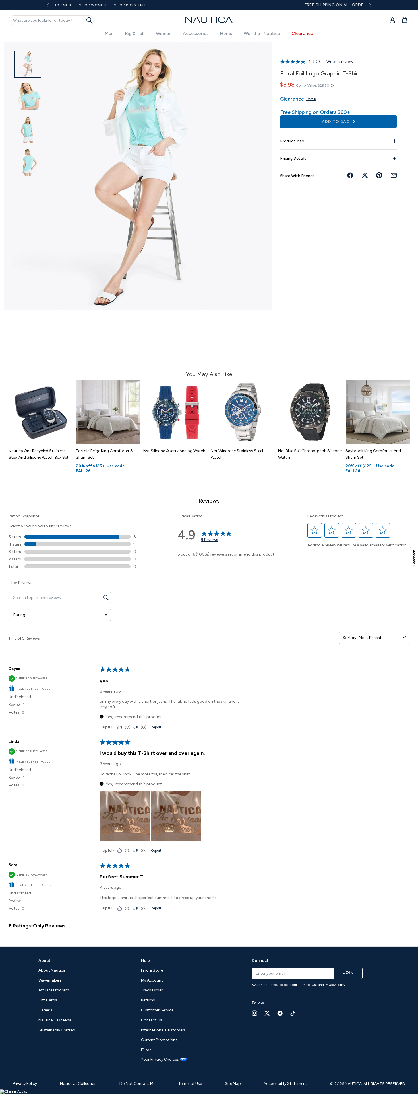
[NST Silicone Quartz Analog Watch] (176, 412)
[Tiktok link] (293, 1013)
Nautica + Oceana (54, 1020)
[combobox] (379, 637)
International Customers (163, 1030)
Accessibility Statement (285, 1083)
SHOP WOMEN (268, 5)
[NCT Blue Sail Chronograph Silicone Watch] (310, 412)
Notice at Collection (78, 1083)
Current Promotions (159, 1040)
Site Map (233, 1083)
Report (156, 727)
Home (226, 33)
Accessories (196, 33)
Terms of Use (307, 985)
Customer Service (157, 1010)
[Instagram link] (254, 1013)
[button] (314, 530)
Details (311, 99)
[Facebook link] (280, 1013)
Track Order (152, 990)
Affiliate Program (53, 990)
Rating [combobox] (19, 614)
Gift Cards (47, 1000)
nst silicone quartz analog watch (174, 450)
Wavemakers (49, 980)
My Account (152, 980)
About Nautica (51, 970)
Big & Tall (134, 33)
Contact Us (151, 1020)
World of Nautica (262, 33)
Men (109, 33)
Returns (148, 1000)
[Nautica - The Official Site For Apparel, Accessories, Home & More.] (209, 19)
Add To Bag (336, 121)
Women (163, 33)
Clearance (302, 33)
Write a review (339, 62)
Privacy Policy (335, 985)
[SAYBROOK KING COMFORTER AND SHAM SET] (378, 412)
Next (369, 5)
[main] (209, 491)
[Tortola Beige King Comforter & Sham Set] (108, 412)
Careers (45, 1010)
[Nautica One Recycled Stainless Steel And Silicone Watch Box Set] (41, 412)
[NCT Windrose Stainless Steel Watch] (243, 412)
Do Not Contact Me (137, 1083)
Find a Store (152, 970)
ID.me (146, 1050)
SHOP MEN (237, 5)
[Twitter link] (267, 1013)
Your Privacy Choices (160, 1059)
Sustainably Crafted (56, 1030)
